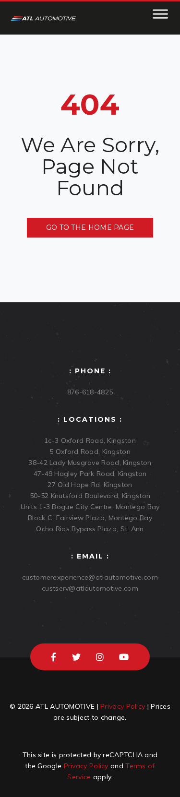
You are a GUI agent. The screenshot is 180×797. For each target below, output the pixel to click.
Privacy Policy (122, 706)
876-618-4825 (90, 392)
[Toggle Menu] (160, 18)
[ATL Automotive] (43, 18)
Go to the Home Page (90, 227)
